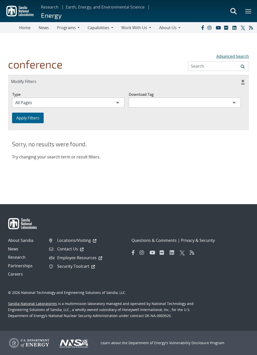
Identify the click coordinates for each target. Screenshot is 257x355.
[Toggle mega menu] (248, 11)
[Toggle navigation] (9, 27)
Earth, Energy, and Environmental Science (105, 7)
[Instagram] (211, 28)
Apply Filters (27, 118)
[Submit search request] (242, 66)
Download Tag (141, 94)
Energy (51, 15)
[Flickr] (227, 28)
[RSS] (252, 28)
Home (25, 27)
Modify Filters (29, 81)
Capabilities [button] (98, 27)
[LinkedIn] (235, 28)
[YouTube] (219, 28)
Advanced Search (232, 56)
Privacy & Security (198, 240)
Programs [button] (66, 27)
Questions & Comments (154, 240)
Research (49, 7)
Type (16, 94)
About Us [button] (168, 27)
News (44, 27)
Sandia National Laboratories (32, 303)
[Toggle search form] (233, 11)
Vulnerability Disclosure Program (196, 342)
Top (242, 349)
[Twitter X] (244, 28)
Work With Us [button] (134, 27)
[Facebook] (202, 28)
